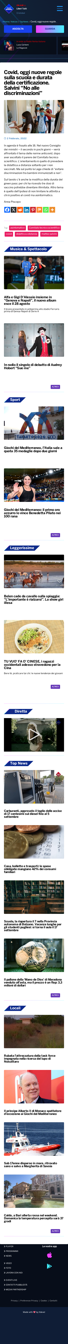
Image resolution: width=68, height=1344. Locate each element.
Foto (8, 1268)
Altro (55, 387)
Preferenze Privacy (29, 1301)
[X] (14, 210)
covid (9, 234)
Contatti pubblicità (16, 1285)
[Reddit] (20, 210)
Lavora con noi (13, 1273)
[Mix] (39, 210)
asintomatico (17, 228)
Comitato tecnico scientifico (44, 228)
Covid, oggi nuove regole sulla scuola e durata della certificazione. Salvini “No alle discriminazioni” (32, 83)
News (8, 1256)
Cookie (44, 1301)
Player (9, 1246)
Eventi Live (11, 1280)
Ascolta (18, 29)
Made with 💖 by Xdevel (34, 1312)
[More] (52, 210)
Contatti (53, 1301)
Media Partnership (15, 1290)
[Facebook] (7, 210)
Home (6, 22)
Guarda (50, 29)
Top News (24, 22)
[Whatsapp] (46, 210)
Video (8, 1263)
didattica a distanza (26, 234)
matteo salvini (49, 234)
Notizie (14, 22)
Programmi (11, 1251)
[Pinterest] (33, 210)
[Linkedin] (26, 210)
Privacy (14, 1301)
